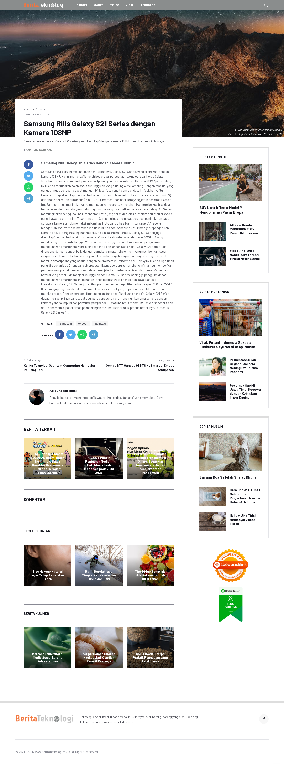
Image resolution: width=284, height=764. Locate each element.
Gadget (82, 5)
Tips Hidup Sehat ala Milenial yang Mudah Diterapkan (150, 575)
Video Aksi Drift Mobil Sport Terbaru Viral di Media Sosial (245, 254)
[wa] (28, 187)
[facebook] (28, 164)
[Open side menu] (17, 5)
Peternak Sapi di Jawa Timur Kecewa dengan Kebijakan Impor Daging (245, 391)
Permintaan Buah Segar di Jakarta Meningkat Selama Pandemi (244, 366)
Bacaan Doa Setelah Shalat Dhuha (228, 477)
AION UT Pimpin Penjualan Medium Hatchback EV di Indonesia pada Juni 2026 (99, 465)
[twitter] (28, 176)
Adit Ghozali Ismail (39, 149)
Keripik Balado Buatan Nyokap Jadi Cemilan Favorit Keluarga (99, 657)
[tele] (28, 198)
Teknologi (148, 5)
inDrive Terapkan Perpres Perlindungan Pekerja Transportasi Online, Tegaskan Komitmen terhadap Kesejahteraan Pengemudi (150, 461)
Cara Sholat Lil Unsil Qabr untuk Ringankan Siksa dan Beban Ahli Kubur (245, 496)
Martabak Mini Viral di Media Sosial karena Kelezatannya (47, 657)
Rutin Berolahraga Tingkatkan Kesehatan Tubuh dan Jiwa (99, 575)
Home (27, 109)
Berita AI (100, 323)
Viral (130, 5)
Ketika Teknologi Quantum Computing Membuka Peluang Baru (59, 368)
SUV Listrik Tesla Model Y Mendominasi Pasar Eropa (221, 210)
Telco (114, 5)
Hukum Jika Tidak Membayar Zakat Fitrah (243, 519)
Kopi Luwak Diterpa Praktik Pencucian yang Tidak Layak (150, 657)
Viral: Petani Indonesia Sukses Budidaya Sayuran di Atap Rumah (227, 344)
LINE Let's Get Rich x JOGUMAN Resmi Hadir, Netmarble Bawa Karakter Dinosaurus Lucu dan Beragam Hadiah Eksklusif (47, 463)
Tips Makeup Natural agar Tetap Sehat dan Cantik (47, 575)
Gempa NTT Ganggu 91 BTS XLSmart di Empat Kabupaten (140, 368)
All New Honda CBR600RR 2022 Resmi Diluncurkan (244, 229)
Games (99, 5)
